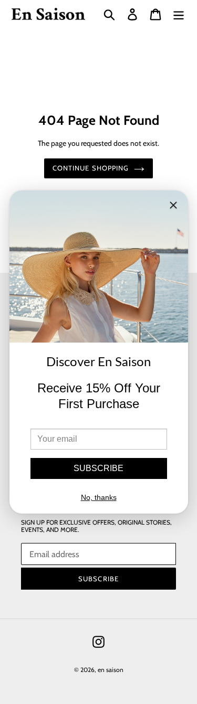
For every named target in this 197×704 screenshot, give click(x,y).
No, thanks (99, 497)
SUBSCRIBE (98, 468)
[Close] (173, 207)
